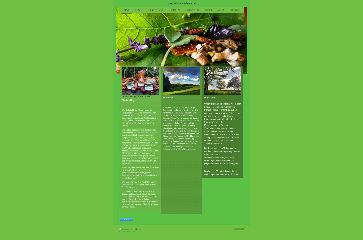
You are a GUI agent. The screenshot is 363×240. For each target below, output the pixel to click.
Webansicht (239, 229)
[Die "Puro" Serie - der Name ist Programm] (140, 81)
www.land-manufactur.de (182, 3)
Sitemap (138, 229)
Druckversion (128, 229)
